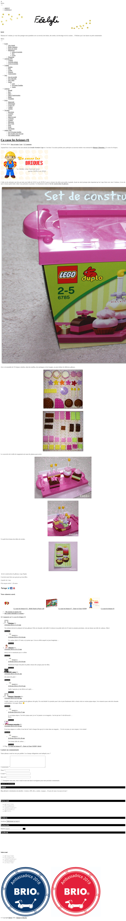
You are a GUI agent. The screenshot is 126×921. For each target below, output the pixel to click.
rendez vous (7, 130)
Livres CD (11, 105)
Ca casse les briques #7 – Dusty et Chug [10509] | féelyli (24, 746)
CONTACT (8, 10)
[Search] (24, 829)
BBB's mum (12, 672)
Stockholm (11, 128)
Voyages (6, 110)
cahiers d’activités (17, 52)
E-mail (3, 773)
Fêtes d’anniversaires (14, 95)
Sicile (9, 127)
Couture (10, 60)
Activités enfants (13, 62)
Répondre (7, 631)
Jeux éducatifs (12, 78)
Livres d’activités (13, 64)
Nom (3, 770)
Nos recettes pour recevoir (15, 133)
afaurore (11, 647)
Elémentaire (11, 103)
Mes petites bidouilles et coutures (14, 613)
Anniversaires (12, 73)
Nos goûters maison (14, 135)
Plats (9, 69)
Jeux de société (12, 77)
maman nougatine (14, 724)
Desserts (10, 72)
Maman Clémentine (14, 696)
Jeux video (11, 80)
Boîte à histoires (12, 47)
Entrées (10, 67)
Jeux (13, 54)
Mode (10, 97)
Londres (10, 120)
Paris (9, 125)
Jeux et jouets (15, 144)
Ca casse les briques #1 (15, 140)
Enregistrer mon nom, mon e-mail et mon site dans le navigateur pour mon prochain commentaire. (31, 780)
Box (9, 92)
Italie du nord (12, 117)
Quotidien (11, 98)
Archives (3, 821)
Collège (10, 107)
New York (11, 123)
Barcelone (11, 112)
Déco (9, 93)
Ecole (6, 44)
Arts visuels (11, 45)
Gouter (10, 70)
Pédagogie (11, 57)
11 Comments (28, 144)
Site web (3, 777)
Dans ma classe (12, 49)
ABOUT (7, 8)
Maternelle (11, 102)
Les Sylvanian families (14, 132)
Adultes (10, 108)
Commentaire (5, 767)
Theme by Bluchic (21, 918)
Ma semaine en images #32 (13, 612)
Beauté (10, 90)
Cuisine (6, 65)
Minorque (11, 122)
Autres (14, 87)
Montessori (11, 50)
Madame (11, 623)
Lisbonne (11, 118)
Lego (13, 83)
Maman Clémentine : (99, 147)
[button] (1, 5)
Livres (13, 55)
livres (6, 100)
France (10, 115)
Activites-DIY (8, 59)
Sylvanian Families (17, 85)
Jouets (10, 82)
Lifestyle (7, 88)
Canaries (10, 113)
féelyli (2, 32)
